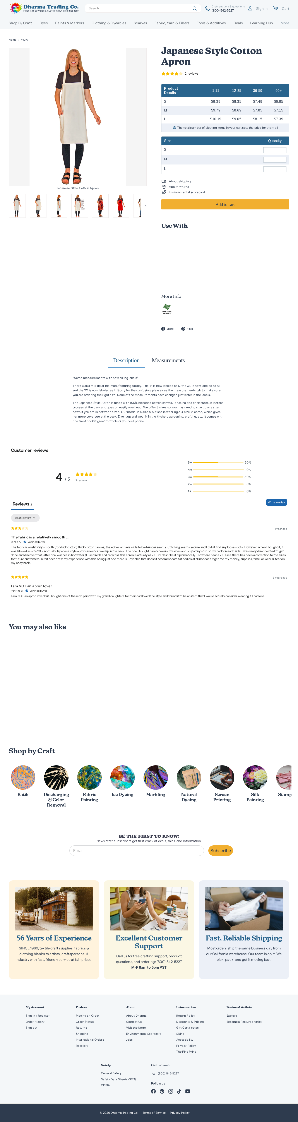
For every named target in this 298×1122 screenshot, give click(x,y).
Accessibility (185, 1039)
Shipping (82, 1033)
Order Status (85, 1021)
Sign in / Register (38, 1015)
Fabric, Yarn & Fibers (171, 23)
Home (12, 39)
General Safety (111, 1073)
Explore (231, 1015)
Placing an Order (87, 1015)
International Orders (90, 1039)
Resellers (82, 1045)
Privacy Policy (186, 1045)
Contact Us (134, 1021)
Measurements (168, 360)
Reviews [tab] (22, 504)
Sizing (180, 1033)
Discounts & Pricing (190, 1021)
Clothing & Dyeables (109, 23)
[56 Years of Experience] (54, 908)
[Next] (144, 206)
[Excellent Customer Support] (149, 908)
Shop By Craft (20, 23)
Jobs (129, 1039)
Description (126, 360)
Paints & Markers (69, 23)
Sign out (32, 1027)
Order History (35, 1021)
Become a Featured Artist (244, 1021)
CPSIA (105, 1085)
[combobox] (143, 8)
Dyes (43, 23)
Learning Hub (261, 23)
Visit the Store (136, 1027)
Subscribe (221, 850)
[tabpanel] (149, 558)
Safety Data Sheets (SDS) (118, 1079)
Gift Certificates (187, 1027)
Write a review (276, 502)
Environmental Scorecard (143, 1033)
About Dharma (136, 1015)
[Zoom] (77, 117)
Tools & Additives (211, 23)
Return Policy (185, 1015)
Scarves (140, 23)
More (285, 23)
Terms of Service (154, 1112)
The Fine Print (186, 1051)
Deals (238, 23)
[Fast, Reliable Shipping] (244, 908)
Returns (81, 1027)
